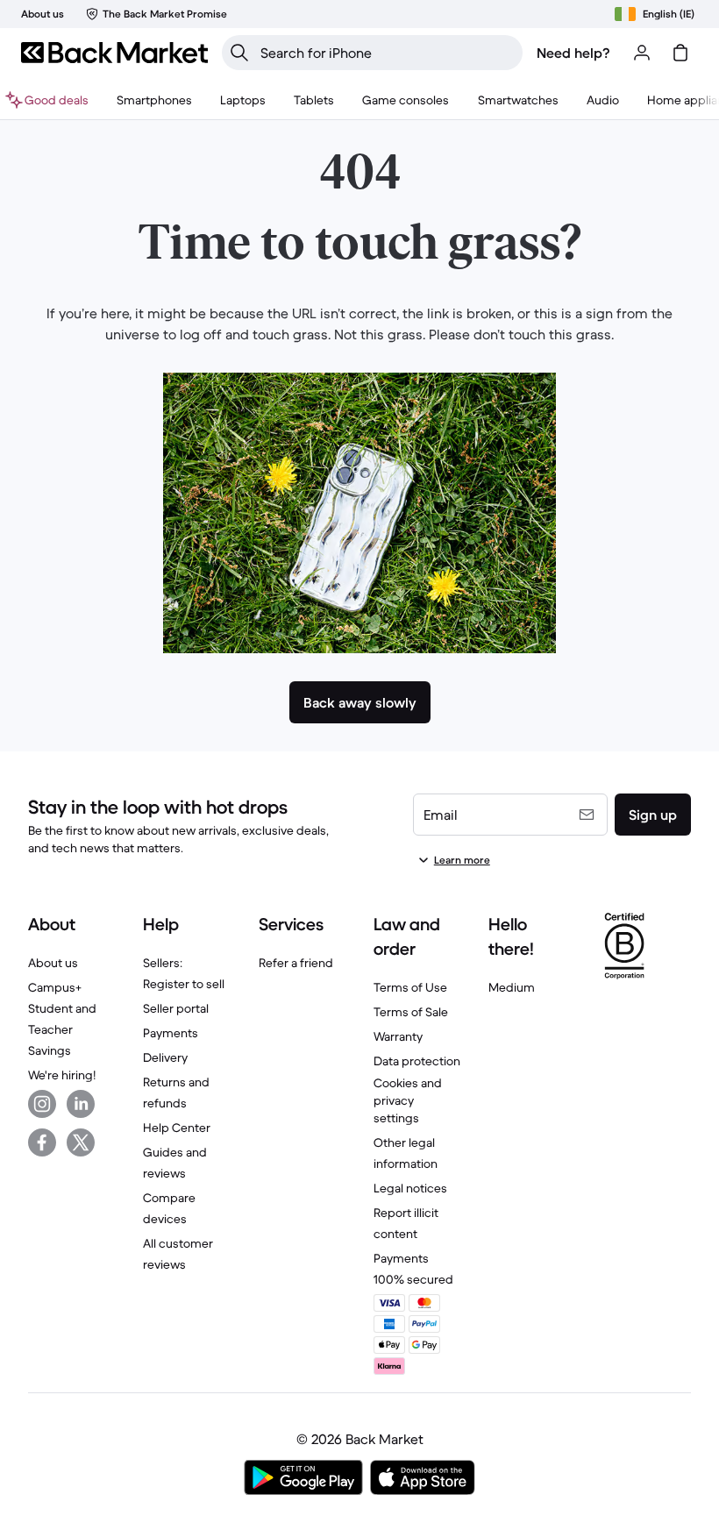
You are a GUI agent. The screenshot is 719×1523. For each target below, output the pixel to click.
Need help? (573, 52)
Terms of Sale (411, 1012)
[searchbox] (386, 52)
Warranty (398, 1036)
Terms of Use (410, 987)
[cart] (680, 52)
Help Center (176, 1127)
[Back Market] (114, 52)
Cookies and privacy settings (408, 1100)
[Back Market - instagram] (42, 1104)
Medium (511, 987)
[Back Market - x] (81, 1142)
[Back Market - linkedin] (81, 1104)
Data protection (417, 1061)
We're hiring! (62, 1075)
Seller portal (176, 1008)
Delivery (165, 1057)
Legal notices (410, 1188)
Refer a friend (296, 963)
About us (53, 963)
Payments (170, 1033)
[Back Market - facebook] (42, 1142)
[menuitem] (154, 100)
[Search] (239, 53)
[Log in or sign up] (641, 52)
